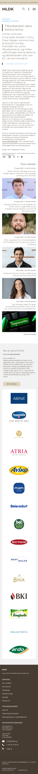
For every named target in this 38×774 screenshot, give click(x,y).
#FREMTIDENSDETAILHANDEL (26, 153)
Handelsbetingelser (9, 768)
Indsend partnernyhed (10, 713)
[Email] (21, 157)
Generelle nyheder (10, 21)
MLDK (8, 8)
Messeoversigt (7, 694)
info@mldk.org (12, 741)
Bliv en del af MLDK (13, 350)
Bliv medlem (12, 384)
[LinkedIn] (14, 157)
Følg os (9, 749)
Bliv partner (6, 687)
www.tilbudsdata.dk (10, 141)
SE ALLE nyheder (30, 334)
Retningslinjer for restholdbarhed (14, 717)
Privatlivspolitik (8, 770)
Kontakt (5, 697)
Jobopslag (6, 690)
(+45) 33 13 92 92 (13, 745)
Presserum (6, 701)
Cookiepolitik (22, 770)
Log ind (5, 710)
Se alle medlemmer (11, 354)
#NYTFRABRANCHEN (8, 155)
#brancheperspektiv (9, 153)
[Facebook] (17, 157)
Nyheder (6, 19)
